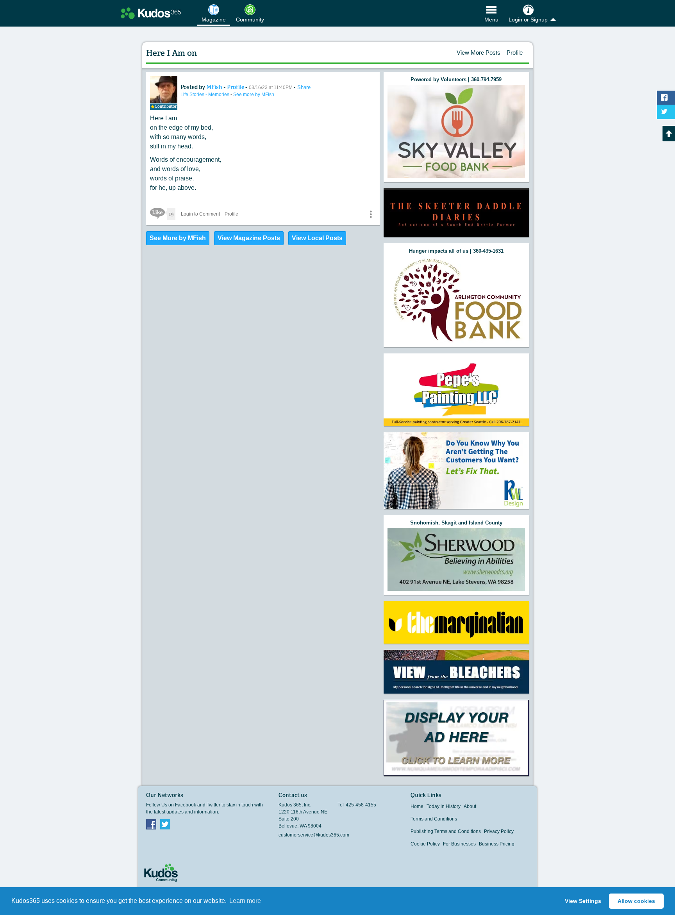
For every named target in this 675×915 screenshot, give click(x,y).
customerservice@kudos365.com (314, 835)
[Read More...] (456, 131)
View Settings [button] (583, 901)
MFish (214, 87)
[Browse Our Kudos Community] (151, 13)
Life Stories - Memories (205, 94)
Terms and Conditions (434, 819)
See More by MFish (178, 238)
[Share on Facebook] (666, 98)
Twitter (165, 824)
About (470, 806)
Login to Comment (200, 214)
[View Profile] (163, 89)
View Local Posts (317, 238)
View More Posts (478, 52)
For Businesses (459, 844)
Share (304, 87)
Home (417, 806)
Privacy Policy (499, 831)
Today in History (444, 806)
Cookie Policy (425, 844)
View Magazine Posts (249, 238)
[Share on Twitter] (666, 112)
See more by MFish (253, 94)
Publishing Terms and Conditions (446, 831)
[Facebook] (151, 824)
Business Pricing (496, 844)
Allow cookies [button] (636, 901)
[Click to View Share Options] (370, 214)
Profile (515, 52)
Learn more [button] (245, 900)
